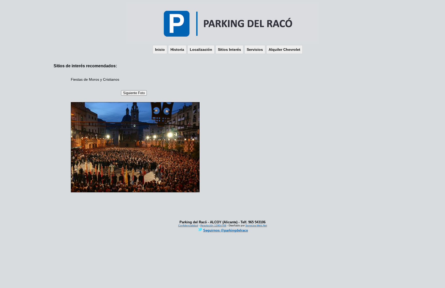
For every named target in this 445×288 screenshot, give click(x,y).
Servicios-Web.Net (256, 225)
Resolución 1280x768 (213, 225)
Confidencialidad (188, 225)
